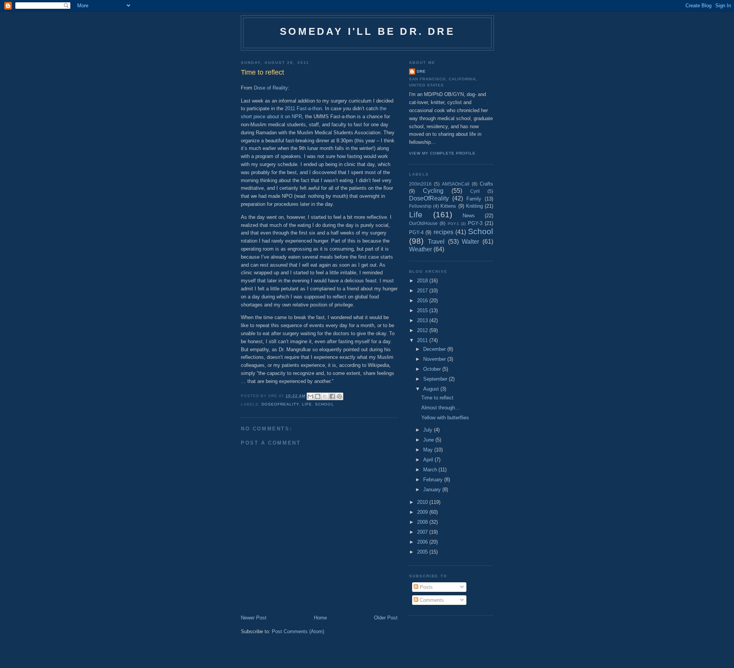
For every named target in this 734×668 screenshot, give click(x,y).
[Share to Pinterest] (339, 396)
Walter (470, 241)
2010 (423, 502)
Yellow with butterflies (445, 417)
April (429, 460)
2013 (423, 320)
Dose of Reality (271, 88)
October (432, 369)
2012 (423, 330)
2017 (423, 290)
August (431, 389)
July (428, 430)
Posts (425, 587)
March (430, 469)
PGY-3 (475, 223)
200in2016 (420, 183)
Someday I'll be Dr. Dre (367, 31)
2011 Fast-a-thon (303, 108)
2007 (423, 532)
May (428, 450)
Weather (420, 249)
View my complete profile (442, 153)
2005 (423, 552)
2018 (423, 280)
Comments (431, 600)
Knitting (474, 206)
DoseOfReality (280, 404)
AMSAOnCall (455, 183)
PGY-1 (453, 224)
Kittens (448, 206)
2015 (423, 310)
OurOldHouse (423, 223)
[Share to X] (325, 396)
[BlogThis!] (318, 396)
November (435, 359)
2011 (423, 340)
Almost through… (440, 408)
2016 (423, 300)
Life (307, 404)
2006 (423, 542)
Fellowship (420, 206)
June (429, 440)
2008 (423, 522)
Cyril (475, 191)
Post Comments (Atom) (298, 631)
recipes (443, 232)
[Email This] (310, 396)
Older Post (386, 618)
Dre (421, 71)
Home (320, 618)
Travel (436, 241)
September (436, 379)
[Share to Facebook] (332, 396)
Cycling (433, 190)
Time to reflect (437, 398)
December (435, 349)
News (469, 215)
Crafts (486, 184)
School (324, 404)
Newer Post (253, 618)
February (433, 479)
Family (473, 199)
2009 (423, 512)
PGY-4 (416, 232)
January (432, 489)
